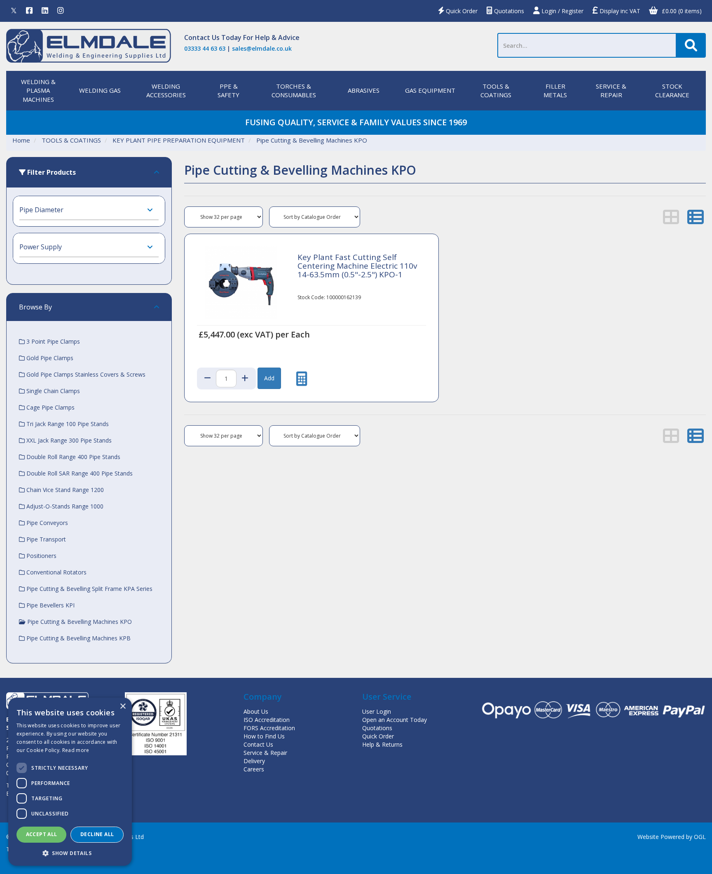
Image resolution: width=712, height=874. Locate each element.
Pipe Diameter (41, 209)
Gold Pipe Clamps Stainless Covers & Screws (85, 374)
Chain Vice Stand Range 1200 (64, 490)
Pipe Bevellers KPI (50, 605)
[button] (70, 853)
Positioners (40, 556)
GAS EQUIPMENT (430, 90)
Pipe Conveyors (46, 523)
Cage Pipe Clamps (50, 407)
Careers (254, 769)
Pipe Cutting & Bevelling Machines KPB (78, 638)
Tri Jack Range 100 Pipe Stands (67, 424)
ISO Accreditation (267, 720)
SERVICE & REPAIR (611, 90)
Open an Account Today (394, 720)
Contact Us (202, 37)
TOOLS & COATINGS (495, 90)
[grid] (671, 216)
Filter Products (51, 172)
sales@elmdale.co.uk (262, 48)
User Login (376, 711)
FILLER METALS (555, 90)
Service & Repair (265, 753)
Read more (75, 750)
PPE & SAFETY (228, 90)
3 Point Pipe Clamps (52, 341)
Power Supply (40, 246)
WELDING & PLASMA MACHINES (38, 90)
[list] (695, 216)
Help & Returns (382, 744)
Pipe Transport (45, 539)
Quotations (508, 11)
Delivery (254, 761)
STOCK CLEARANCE (672, 90)
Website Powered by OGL (671, 837)
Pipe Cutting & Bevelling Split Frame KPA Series (88, 589)
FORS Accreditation (269, 728)
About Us (256, 711)
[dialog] (70, 782)
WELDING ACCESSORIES (166, 90)
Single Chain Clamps (52, 391)
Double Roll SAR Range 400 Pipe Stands (79, 473)
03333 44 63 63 (204, 48)
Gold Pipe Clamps (49, 358)
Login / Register (561, 11)
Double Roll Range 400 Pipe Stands (72, 457)
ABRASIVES (363, 90)
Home (21, 140)
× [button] (122, 706)
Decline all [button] (97, 834)
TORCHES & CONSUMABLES (294, 90)
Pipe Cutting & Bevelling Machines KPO (311, 140)
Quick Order (461, 11)
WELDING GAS (100, 90)
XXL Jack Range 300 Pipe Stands (68, 440)
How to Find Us (264, 736)
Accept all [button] (41, 834)
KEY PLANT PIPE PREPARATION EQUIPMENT (178, 140)
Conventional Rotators (56, 572)
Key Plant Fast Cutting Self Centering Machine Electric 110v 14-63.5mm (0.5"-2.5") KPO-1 (357, 266)
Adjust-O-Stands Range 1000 (64, 506)
